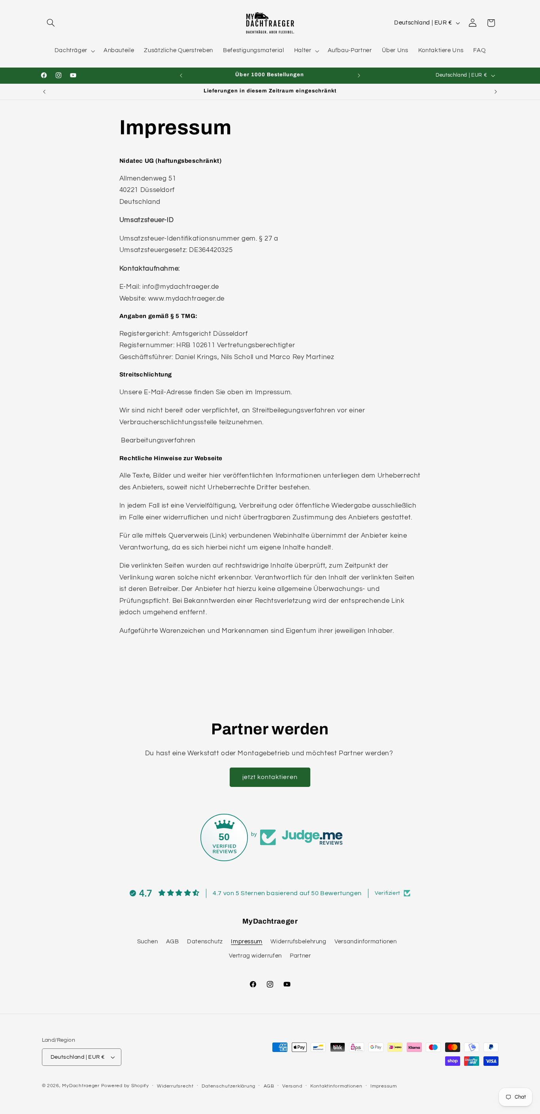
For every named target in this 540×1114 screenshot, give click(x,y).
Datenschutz (205, 942)
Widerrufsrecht (175, 1086)
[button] (51, 23)
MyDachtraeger (81, 1086)
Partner (300, 956)
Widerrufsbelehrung (298, 942)
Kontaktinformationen (336, 1086)
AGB (172, 942)
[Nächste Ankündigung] (359, 75)
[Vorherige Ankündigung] (181, 75)
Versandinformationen (365, 942)
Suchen (147, 942)
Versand (292, 1086)
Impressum (246, 942)
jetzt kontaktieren (270, 777)
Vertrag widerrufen (255, 956)
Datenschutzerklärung (228, 1086)
